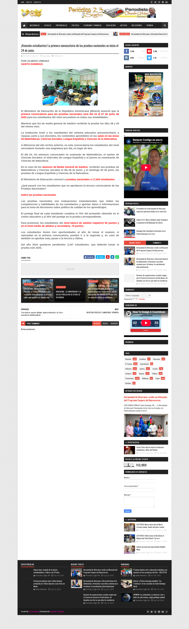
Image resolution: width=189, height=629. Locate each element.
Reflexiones (137, 25)
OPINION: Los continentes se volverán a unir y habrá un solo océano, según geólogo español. (149, 596)
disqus (105, 323)
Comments (157, 243)
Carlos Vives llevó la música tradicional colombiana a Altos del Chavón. (150, 448)
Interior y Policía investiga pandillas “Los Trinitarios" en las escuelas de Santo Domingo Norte (149, 584)
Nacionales (35, 25)
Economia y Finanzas (93, 25)
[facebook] (151, 2)
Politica (75, 25)
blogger (97, 323)
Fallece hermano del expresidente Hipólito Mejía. (150, 548)
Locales (47, 25)
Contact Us (37, 2)
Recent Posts (134, 243)
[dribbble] (159, 2)
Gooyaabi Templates (57, 611)
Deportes (128, 359)
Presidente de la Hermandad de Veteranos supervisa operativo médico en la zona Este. (151, 210)
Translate (141, 299)
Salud (158, 378)
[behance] (166, 2)
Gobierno (128, 369)
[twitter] (155, 2)
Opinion (150, 25)
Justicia (123, 25)
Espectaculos (144, 364)
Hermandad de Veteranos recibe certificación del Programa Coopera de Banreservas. (62, 33)
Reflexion (145, 378)
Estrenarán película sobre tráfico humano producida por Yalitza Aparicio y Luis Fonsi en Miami (49, 584)
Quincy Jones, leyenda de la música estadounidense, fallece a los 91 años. (46, 571)
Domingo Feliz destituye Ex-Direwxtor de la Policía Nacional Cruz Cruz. (151, 232)
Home (22, 2)
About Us (29, 2)
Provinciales (61, 25)
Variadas (128, 383)
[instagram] (162, 2)
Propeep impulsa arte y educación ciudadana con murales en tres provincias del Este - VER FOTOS (150, 571)
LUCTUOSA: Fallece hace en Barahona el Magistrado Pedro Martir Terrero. (150, 537)
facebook (114, 323)
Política (154, 373)
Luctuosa (128, 373)
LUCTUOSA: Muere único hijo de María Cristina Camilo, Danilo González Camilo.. (150, 526)
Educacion (111, 25)
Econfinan (142, 359)
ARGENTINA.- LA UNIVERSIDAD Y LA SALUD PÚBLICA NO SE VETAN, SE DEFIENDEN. (68, 294)
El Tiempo (128, 364)
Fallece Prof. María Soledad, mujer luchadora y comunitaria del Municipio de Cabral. (152, 221)
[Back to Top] (166, 611)
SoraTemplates (34, 611)
